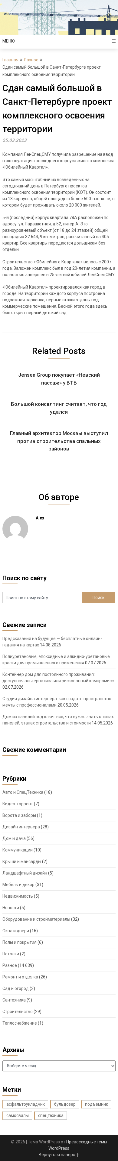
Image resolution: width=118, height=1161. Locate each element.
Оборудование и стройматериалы (36, 919)
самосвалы (17, 1115)
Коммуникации (17, 850)
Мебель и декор (18, 884)
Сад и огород (15, 988)
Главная (10, 59)
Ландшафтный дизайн (24, 873)
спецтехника (51, 1115)
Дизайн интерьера (21, 826)
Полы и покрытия (19, 942)
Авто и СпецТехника (22, 792)
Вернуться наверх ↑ (59, 1154)
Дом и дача (14, 838)
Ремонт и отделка (20, 976)
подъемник (96, 1104)
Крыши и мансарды (21, 861)
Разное (31, 59)
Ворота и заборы (19, 815)
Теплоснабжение (19, 1023)
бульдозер (65, 1104)
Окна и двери (15, 930)
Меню (8, 41)
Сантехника (14, 1000)
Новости (10, 907)
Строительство (17, 1011)
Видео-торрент (17, 803)
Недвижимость (17, 896)
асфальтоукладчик (25, 1104)
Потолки (10, 953)
